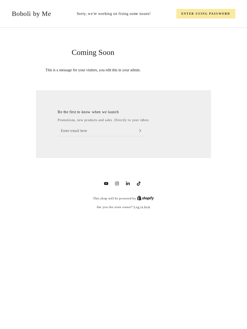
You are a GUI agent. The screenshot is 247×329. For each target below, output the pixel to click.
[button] (205, 14)
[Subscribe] (141, 130)
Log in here (142, 207)
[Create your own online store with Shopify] (145, 198)
